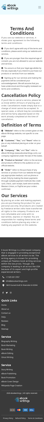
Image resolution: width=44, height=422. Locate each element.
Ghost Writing (7, 357)
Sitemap (4, 329)
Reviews (4, 321)
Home (4, 305)
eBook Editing (7, 353)
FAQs (3, 317)
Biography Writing (9, 341)
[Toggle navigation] (40, 7)
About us (5, 309)
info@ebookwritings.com (16, 281)
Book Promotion (8, 377)
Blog (3, 325)
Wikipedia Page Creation (11, 385)
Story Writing (7, 369)
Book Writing (7, 349)
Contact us (5, 313)
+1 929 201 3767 (12, 277)
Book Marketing (8, 345)
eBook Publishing (8, 373)
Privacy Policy (8, 418)
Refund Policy (20, 418)
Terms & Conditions (35, 418)
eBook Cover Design (10, 381)
